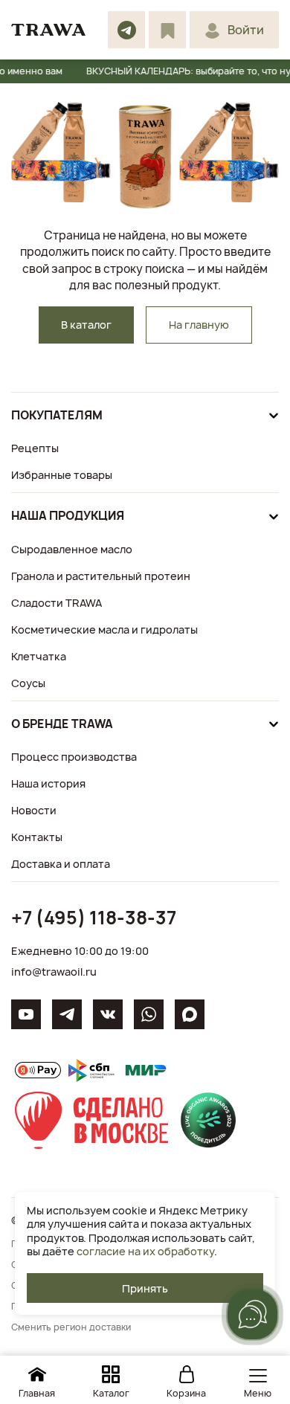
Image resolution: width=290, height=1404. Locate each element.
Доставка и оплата (60, 864)
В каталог (86, 325)
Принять (145, 1288)
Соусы (28, 683)
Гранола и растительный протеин (100, 576)
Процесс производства (74, 757)
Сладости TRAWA (56, 603)
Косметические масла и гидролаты (104, 629)
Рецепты (35, 448)
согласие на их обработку (145, 1251)
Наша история (48, 783)
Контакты (36, 837)
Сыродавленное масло (71, 549)
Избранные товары (61, 475)
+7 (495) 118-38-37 (93, 917)
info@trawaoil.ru (54, 972)
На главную (199, 325)
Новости (34, 810)
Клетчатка (38, 656)
